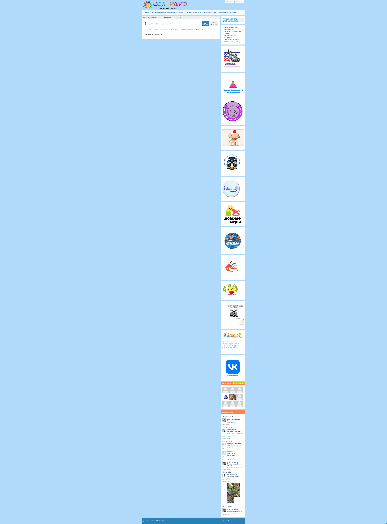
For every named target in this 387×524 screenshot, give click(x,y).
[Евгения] (239, 400)
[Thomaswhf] (239, 393)
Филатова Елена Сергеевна (232, 430)
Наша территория (229, 478)
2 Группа (235, 422)
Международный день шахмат (232, 467)
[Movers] (225, 400)
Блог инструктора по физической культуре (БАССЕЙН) (232, 434)
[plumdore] (232, 400)
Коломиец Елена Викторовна (232, 463)
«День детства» (238, 513)
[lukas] (232, 393)
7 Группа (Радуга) (232, 446)
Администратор (232, 474)
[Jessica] (239, 406)
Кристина (230, 443)
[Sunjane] (232, 406)
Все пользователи (238, 383)
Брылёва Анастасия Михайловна (233, 420)
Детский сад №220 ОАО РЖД (151, 521)
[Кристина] (225, 393)
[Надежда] (225, 406)
